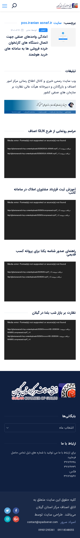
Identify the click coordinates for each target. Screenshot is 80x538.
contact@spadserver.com (42, 522)
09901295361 (46, 530)
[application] (40, 158)
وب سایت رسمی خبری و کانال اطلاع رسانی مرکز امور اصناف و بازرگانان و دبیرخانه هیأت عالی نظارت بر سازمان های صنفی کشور (41, 86)
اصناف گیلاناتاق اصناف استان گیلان (67, 6)
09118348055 (66, 530)
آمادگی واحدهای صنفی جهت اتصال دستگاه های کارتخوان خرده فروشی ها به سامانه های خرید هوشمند (26, 45)
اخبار (43, 30)
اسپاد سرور (68, 522)
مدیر (28, 30)
